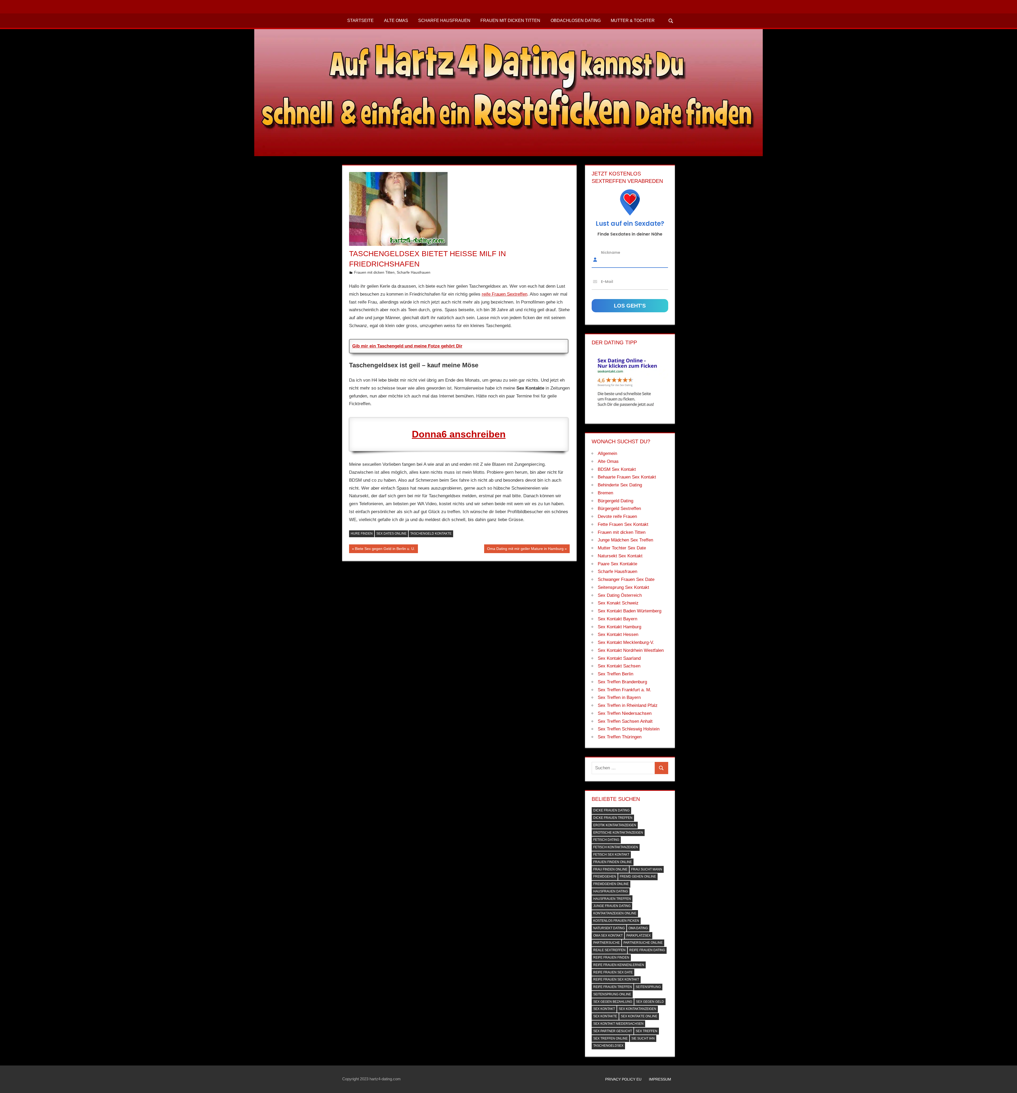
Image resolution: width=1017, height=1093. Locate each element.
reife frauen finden (611, 957)
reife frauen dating (647, 950)
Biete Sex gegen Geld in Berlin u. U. (385, 549)
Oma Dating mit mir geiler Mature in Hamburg (525, 549)
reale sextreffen (609, 950)
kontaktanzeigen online (614, 913)
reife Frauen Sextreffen (504, 294)
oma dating (638, 928)
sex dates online (391, 533)
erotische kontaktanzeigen (618, 832)
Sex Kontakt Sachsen (619, 666)
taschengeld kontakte (431, 533)
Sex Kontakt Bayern (617, 618)
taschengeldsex (608, 1045)
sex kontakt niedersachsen (618, 1024)
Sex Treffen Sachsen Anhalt (625, 721)
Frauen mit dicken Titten (510, 20)
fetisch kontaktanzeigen (615, 847)
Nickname (610, 252)
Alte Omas (396, 20)
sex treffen (646, 1031)
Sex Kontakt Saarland (619, 658)
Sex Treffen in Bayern (619, 697)
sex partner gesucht (612, 1031)
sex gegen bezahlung (612, 1002)
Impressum (660, 1079)
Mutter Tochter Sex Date (622, 547)
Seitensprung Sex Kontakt (623, 587)
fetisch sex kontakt (611, 854)
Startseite (360, 20)
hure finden (362, 533)
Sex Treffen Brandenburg (622, 681)
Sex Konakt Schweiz (618, 603)
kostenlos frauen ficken (616, 921)
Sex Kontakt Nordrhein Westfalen (631, 650)
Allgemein (607, 453)
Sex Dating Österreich (620, 595)
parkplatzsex (638, 935)
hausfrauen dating (610, 891)
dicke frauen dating (611, 810)
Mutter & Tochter (633, 20)
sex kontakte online (639, 1016)
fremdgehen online (611, 884)
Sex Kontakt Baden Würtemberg (629, 610)
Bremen (605, 492)
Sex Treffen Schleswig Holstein (628, 728)
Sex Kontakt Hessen (618, 634)
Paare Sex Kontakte (617, 563)
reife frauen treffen (612, 987)
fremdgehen (604, 876)
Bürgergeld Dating (615, 500)
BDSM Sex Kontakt (617, 469)
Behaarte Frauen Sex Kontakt (627, 477)
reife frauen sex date (613, 972)
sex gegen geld (650, 1002)
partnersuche (606, 943)
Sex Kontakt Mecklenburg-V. (626, 642)
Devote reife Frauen (617, 516)
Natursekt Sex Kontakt (620, 555)
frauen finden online (612, 862)
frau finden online (610, 869)
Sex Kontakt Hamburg (619, 626)
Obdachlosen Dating (576, 20)
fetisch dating (606, 840)
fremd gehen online (638, 876)
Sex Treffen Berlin (615, 673)
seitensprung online (612, 994)
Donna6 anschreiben (459, 434)
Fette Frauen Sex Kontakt (623, 524)
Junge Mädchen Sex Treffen (625, 540)
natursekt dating (609, 928)
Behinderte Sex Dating (620, 484)
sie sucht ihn (643, 1038)
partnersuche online (643, 943)
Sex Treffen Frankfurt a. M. (624, 689)
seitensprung (648, 987)
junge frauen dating (612, 906)
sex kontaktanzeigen (637, 1009)
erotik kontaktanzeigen (614, 825)
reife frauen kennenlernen (618, 965)
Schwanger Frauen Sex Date (626, 579)
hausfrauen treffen (612, 899)
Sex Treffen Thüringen (619, 736)
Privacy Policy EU (623, 1079)
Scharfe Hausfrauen (444, 20)
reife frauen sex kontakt (616, 979)
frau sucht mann (646, 869)
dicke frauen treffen (612, 818)
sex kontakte (605, 1016)
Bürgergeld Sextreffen (619, 508)
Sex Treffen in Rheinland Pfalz (628, 705)
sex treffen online (610, 1038)
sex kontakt (604, 1009)
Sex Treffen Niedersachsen (625, 713)
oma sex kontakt (608, 935)
